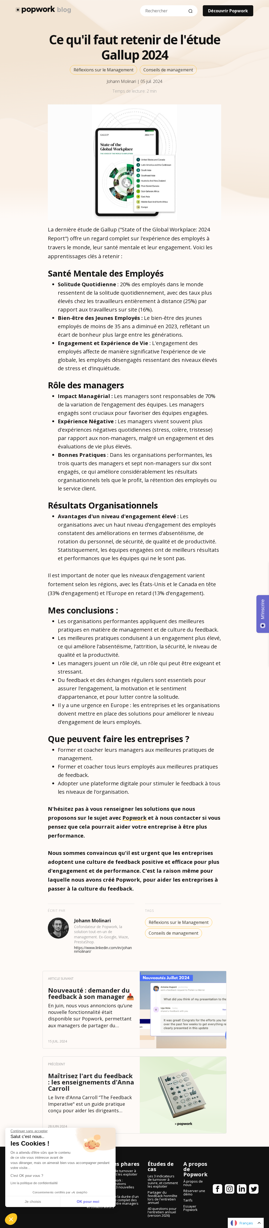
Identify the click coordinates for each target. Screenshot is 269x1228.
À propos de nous (193, 1183)
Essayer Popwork (190, 1208)
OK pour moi (88, 1201)
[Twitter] (253, 1190)
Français (246, 1223)
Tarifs (188, 1200)
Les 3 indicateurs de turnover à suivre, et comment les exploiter (163, 1181)
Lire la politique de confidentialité (34, 1183)
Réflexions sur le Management (103, 70)
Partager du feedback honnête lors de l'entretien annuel (162, 1197)
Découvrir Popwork (228, 11)
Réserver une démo (194, 1192)
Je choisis (33, 1201)
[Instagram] (229, 1190)
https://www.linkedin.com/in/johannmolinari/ (103, 949)
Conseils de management (168, 70)
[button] (11, 1219)
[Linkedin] (241, 1190)
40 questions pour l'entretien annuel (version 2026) (162, 1212)
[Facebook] (217, 1190)
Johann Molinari (122, 81)
